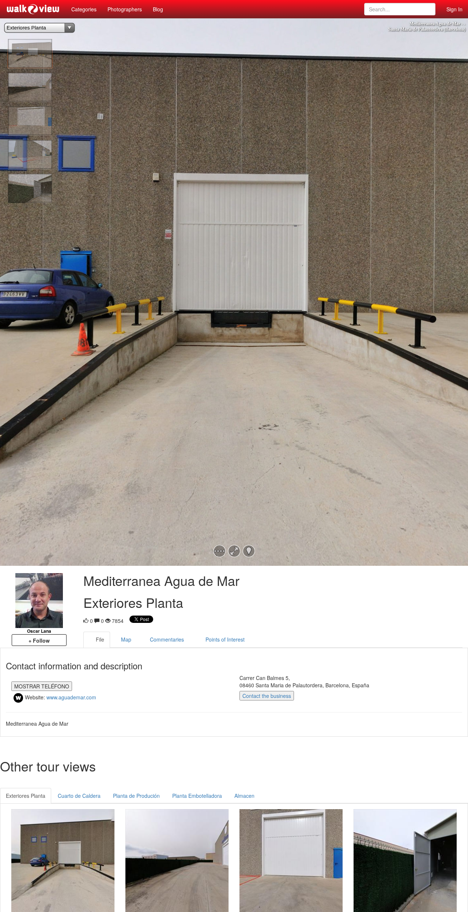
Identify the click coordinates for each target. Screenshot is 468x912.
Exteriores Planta (25, 795)
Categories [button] (84, 9)
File (100, 639)
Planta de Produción (136, 795)
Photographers (124, 9)
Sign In (454, 9)
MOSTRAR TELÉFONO (41, 686)
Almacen (244, 795)
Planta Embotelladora (197, 795)
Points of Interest (225, 639)
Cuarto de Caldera (79, 795)
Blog (158, 9)
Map (126, 639)
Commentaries (167, 639)
